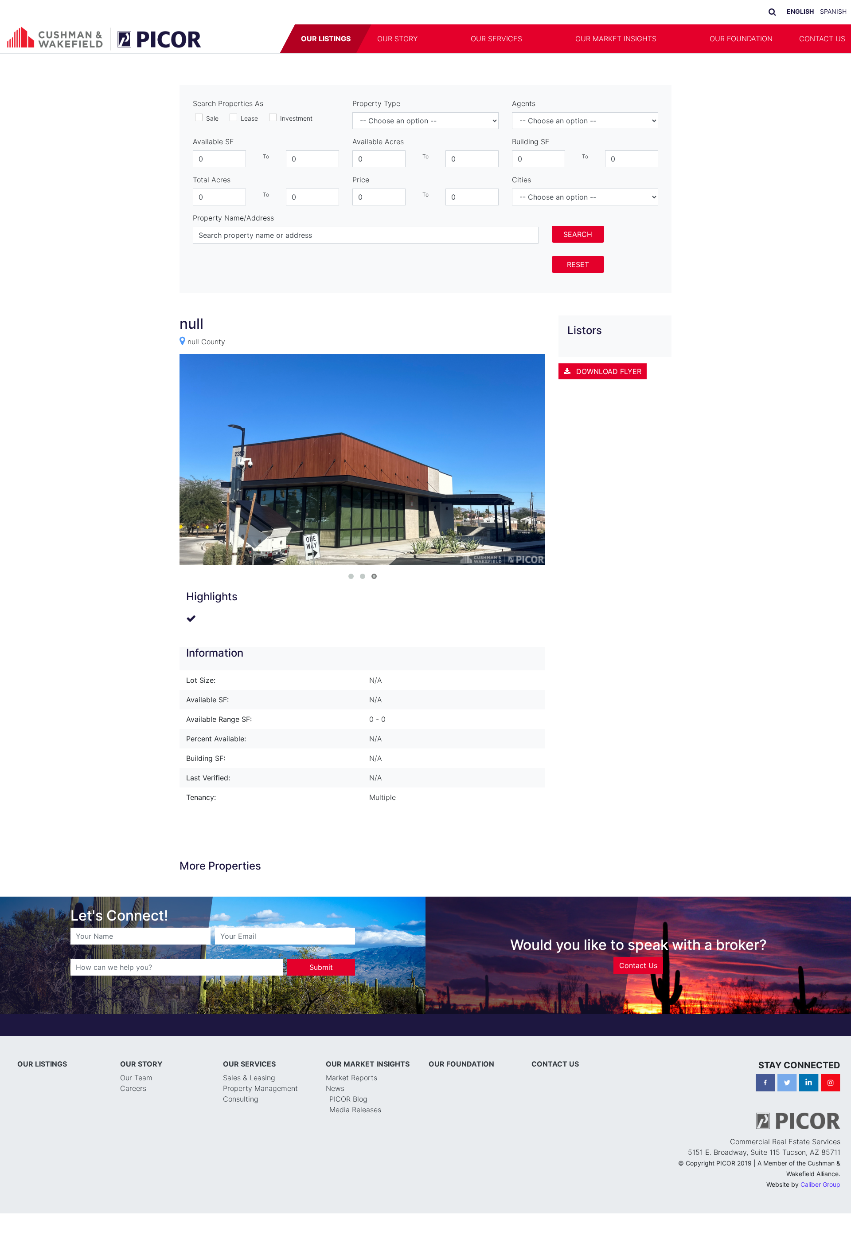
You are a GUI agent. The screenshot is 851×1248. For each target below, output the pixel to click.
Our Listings (326, 38)
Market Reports (351, 1077)
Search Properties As (228, 103)
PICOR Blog (348, 1098)
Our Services (496, 38)
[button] (444, 38)
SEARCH (577, 234)
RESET (578, 264)
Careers (133, 1088)
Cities (521, 179)
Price (360, 179)
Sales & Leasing (249, 1077)
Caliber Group (820, 1184)
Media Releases (355, 1109)
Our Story (397, 38)
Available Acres (378, 141)
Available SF (213, 141)
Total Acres (211, 179)
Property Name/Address (233, 217)
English (800, 11)
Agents (523, 103)
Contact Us (638, 965)
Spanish (833, 11)
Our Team (136, 1077)
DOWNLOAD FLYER (607, 371)
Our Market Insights (615, 38)
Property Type (376, 103)
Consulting (240, 1098)
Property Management (260, 1088)
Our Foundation (741, 38)
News (335, 1088)
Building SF (530, 141)
